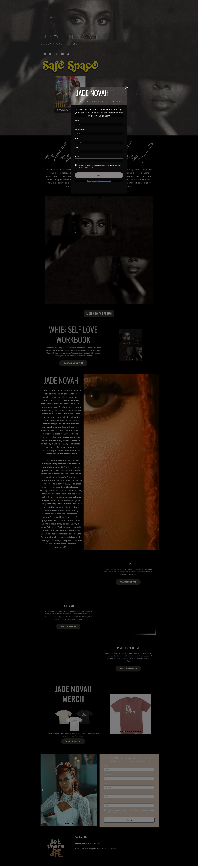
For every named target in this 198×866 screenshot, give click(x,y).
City (77, 147)
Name (77, 120)
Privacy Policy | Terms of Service (99, 181)
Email (77, 138)
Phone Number (80, 129)
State (77, 156)
